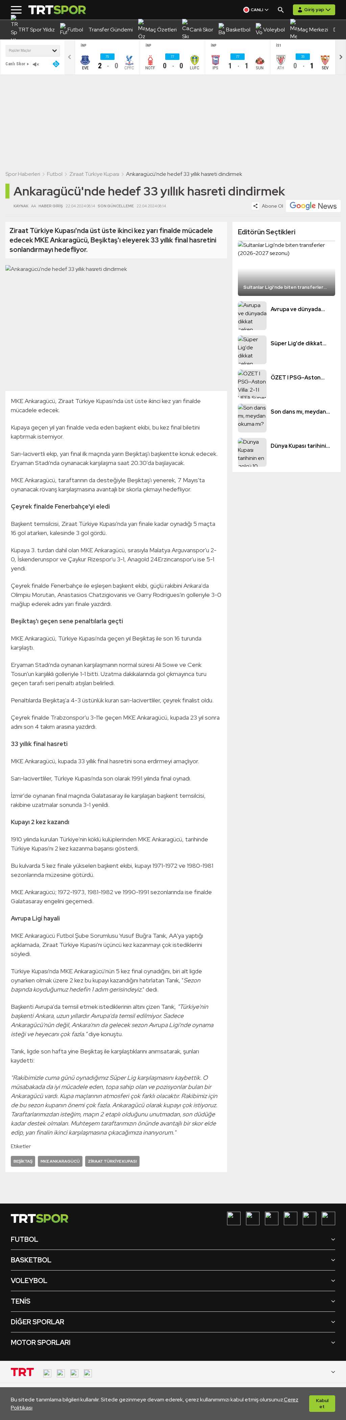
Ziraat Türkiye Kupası (94, 174)
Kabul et (322, 1403)
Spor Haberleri (22, 174)
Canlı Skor (15, 63)
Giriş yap (314, 9)
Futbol (55, 174)
